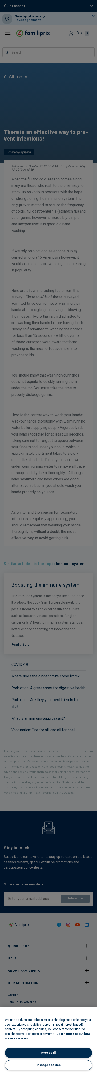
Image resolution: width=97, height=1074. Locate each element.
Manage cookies (48, 1065)
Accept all (48, 1052)
